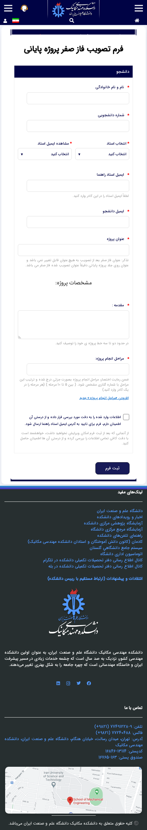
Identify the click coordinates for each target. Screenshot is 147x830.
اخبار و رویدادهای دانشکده (120, 517)
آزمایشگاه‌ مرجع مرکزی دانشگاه (117, 529)
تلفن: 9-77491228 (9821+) (118, 726)
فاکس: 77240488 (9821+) (119, 732)
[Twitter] (79, 683)
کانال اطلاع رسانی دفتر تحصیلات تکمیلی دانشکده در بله (95, 566)
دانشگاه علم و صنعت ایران (120, 511)
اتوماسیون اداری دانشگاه (121, 554)
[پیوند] (74, 9)
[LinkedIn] (58, 683)
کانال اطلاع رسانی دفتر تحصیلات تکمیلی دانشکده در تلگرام (93, 560)
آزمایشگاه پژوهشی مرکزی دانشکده (113, 523)
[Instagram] (68, 683)
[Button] (137, 21)
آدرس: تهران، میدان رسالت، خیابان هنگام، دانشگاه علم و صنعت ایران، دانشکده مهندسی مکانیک (73, 742)
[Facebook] (89, 683)
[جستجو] (72, 20)
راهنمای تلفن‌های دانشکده (120, 535)
